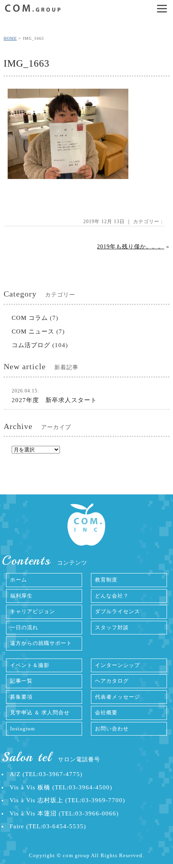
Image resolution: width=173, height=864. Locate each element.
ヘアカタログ (112, 681)
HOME (10, 38)
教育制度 (106, 580)
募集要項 (21, 697)
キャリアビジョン (32, 611)
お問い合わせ (112, 729)
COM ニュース (33, 331)
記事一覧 (21, 681)
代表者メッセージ (117, 697)
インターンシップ (117, 665)
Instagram (22, 729)
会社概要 (106, 712)
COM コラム (30, 318)
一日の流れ (24, 627)
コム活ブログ (31, 345)
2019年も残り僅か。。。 (130, 247)
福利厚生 (21, 596)
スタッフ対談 (112, 627)
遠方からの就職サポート (41, 643)
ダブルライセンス (117, 611)
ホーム (18, 580)
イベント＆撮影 (29, 665)
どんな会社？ (112, 596)
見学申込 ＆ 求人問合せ (40, 712)
